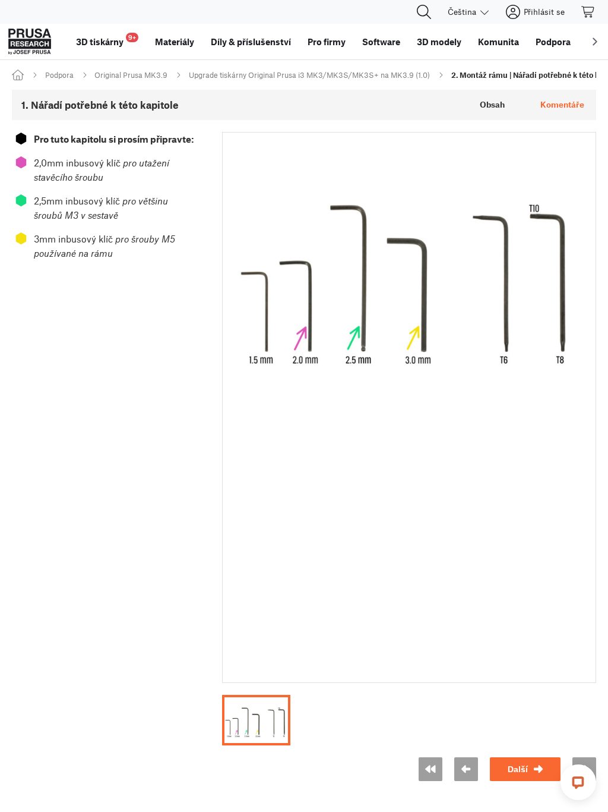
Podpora (59, 75)
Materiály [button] (174, 41)
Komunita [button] (498, 41)
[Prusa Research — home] (29, 42)
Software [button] (381, 41)
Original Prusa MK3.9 (130, 75)
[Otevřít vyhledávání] (424, 12)
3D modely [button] (439, 41)
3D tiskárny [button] (106, 40)
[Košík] (588, 12)
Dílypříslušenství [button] (251, 41)
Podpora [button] (553, 41)
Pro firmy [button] (327, 41)
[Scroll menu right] (595, 41)
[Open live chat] (578, 782)
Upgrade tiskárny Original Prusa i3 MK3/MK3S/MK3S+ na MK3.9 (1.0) (309, 75)
